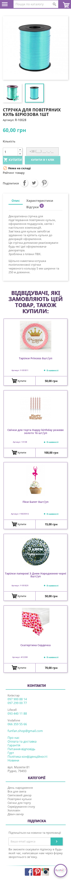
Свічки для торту (19, 803)
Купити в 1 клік (42, 159)
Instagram (45, 872)
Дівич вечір (16, 814)
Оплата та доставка (22, 741)
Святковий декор (19, 795)
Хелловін (14, 810)
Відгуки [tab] (34, 206)
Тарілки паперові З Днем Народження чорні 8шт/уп (35, 575)
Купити (12, 160)
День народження (20, 787)
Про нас (14, 738)
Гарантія (14, 745)
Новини (13, 760)
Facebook (28, 872)
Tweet (34, 183)
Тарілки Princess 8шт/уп (35, 358)
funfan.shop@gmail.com (25, 731)
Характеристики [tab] (39, 201)
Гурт (11, 753)
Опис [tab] (16, 201)
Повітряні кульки (20, 799)
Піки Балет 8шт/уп (35, 502)
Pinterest (44, 183)
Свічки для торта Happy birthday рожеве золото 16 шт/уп (35, 431)
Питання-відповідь (21, 749)
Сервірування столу (21, 806)
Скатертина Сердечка (35, 645)
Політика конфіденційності (27, 756)
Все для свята (17, 791)
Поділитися (24, 183)
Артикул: (8, 120)
